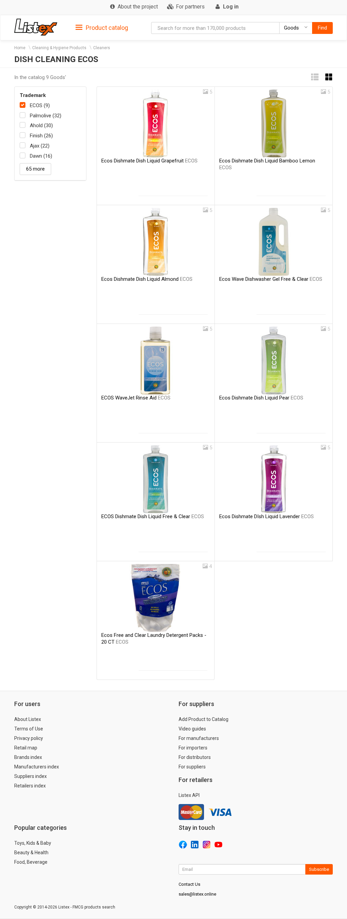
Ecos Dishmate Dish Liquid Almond (146, 279)
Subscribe (319, 869)
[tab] (101, 27)
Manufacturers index (36, 766)
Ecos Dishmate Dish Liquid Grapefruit (149, 161)
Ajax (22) (39, 146)
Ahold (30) (41, 125)
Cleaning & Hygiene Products (59, 47)
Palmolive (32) (45, 116)
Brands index (28, 757)
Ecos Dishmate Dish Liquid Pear (261, 398)
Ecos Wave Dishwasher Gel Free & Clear (270, 279)
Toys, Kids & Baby (32, 843)
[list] (314, 77)
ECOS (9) (40, 105)
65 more (35, 169)
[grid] (329, 77)
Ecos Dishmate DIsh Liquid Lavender (266, 516)
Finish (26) (41, 136)
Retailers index (30, 785)
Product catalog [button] (106, 27)
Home (19, 47)
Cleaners (101, 47)
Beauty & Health (31, 852)
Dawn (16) (41, 156)
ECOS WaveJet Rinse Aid (135, 398)
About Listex (27, 719)
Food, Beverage (30, 862)
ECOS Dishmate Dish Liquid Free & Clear (152, 516)
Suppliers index (30, 776)
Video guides (192, 728)
